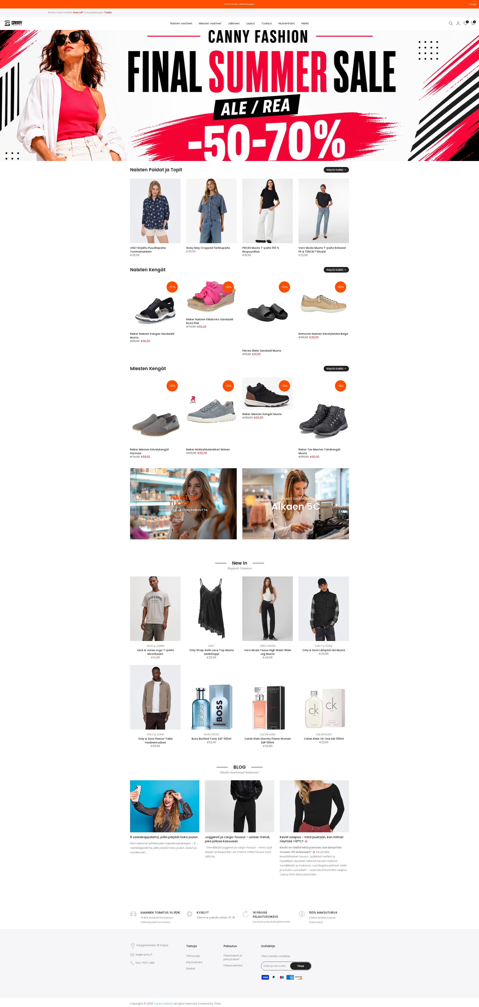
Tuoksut (266, 23)
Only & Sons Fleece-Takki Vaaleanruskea (155, 740)
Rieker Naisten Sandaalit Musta (263, 319)
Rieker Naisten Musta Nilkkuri (149, 334)
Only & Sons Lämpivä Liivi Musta (323, 650)
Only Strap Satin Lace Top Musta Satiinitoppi (211, 652)
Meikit (305, 23)
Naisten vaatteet (181, 23)
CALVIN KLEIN (267, 734)
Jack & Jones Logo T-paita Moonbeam (155, 652)
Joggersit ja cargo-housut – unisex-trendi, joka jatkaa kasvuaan (237, 839)
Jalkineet (234, 23)
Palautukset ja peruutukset (233, 957)
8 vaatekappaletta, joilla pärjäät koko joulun (164, 837)
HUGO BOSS (211, 734)
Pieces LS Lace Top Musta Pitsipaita (322, 248)
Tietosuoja (193, 956)
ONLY (211, 646)
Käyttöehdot (194, 962)
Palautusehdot (233, 965)
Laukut (250, 23)
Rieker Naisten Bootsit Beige (205, 351)
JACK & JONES (155, 646)
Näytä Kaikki (335, 170)
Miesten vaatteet (210, 23)
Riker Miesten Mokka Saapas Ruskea (323, 449)
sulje (7, 4)
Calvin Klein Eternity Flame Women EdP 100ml (267, 740)
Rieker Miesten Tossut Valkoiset (263, 449)
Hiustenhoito (286, 23)
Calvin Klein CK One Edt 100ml (324, 739)
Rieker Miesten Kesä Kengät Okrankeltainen (205, 420)
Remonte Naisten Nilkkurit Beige (319, 351)
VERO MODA (267, 646)
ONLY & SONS (323, 646)
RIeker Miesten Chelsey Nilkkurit (151, 433)
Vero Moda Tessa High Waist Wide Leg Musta (267, 652)
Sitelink (190, 968)
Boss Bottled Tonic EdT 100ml (211, 739)
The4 (217, 1004)
